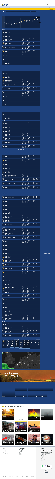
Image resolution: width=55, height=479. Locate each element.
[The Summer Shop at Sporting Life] (50, 394)
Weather (4, 7)
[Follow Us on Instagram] (43, 450)
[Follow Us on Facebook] (41, 450)
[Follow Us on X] (51, 450)
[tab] (36, 17)
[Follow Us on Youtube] (45, 450)
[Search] (47, 4)
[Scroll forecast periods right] (40, 22)
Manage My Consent (5, 454)
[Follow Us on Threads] (49, 450)
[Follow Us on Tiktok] (47, 450)
